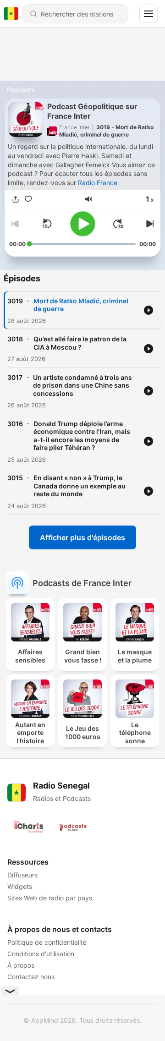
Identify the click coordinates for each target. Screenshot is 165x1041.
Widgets (19, 886)
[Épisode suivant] (148, 223)
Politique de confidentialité (47, 942)
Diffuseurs (22, 875)
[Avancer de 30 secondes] (118, 223)
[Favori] (28, 199)
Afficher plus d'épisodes (82, 537)
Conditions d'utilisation (40, 954)
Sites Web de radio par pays (49, 898)
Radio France (97, 182)
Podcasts (20, 89)
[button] (88, 199)
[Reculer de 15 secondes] (46, 223)
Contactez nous (31, 977)
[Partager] (15, 199)
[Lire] (82, 223)
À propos (20, 965)
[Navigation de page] (148, 14)
